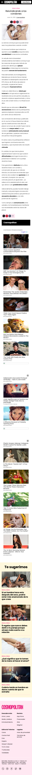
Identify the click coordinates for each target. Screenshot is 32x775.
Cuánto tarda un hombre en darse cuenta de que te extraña (15, 689)
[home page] (10, 2)
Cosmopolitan (20, 17)
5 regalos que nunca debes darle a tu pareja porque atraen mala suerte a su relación (14, 629)
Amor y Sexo (16, 8)
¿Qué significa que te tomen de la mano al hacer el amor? (15, 659)
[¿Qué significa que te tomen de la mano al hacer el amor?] (16, 646)
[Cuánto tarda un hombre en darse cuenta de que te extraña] (16, 674)
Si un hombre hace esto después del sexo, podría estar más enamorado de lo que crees (15, 595)
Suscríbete (26, 2)
